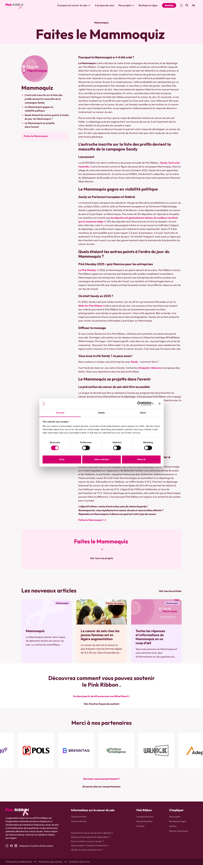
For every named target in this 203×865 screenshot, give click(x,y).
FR (193, 5)
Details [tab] (101, 413)
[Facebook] (11, 845)
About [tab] (143, 413)
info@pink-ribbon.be (149, 367)
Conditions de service (79, 861)
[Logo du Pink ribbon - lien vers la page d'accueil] (14, 5)
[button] (74, 5)
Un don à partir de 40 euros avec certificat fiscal (100, 696)
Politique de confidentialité (19, 861)
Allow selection (101, 459)
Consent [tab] (60, 413)
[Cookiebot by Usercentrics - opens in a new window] (141, 404)
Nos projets (174, 816)
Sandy (134, 361)
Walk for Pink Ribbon (90, 305)
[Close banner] (160, 404)
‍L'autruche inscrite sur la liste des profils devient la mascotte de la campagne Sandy (43, 98)
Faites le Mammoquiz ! (91, 520)
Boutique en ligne (148, 5)
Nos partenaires (144, 821)
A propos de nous (104, 5)
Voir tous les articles (170, 591)
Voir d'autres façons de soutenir (101, 703)
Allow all (141, 459)
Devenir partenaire (178, 831)
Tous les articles (78, 816)
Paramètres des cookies (50, 861)
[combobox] (193, 5)
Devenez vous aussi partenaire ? (101, 778)
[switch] (86, 448)
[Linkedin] (16, 845)
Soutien (169, 5)
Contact (140, 826)
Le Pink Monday (87, 270)
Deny (61, 459)
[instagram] (7, 845)
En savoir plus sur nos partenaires (101, 786)
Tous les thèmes (78, 821)
